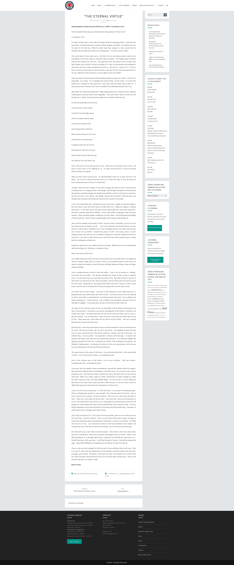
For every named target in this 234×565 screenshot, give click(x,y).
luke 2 (151, 294)
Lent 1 (162, 292)
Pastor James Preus (156, 303)
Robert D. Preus (158, 309)
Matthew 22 (160, 296)
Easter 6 (153, 287)
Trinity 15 (153, 317)
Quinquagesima (125, 473)
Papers (134, 5)
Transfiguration (150, 315)
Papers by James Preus (145, 531)
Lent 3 (148, 294)
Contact (161, 5)
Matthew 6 (149, 296)
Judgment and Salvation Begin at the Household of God (157, 59)
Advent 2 (153, 285)
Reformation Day (158, 305)
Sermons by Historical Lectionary (85, 473)
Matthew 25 (150, 299)
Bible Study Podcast (146, 5)
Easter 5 (150, 287)
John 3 (163, 290)
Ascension (162, 285)
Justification (158, 292)
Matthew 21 (155, 296)
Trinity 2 (159, 315)
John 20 (153, 292)
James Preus (156, 290)
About (100, 5)
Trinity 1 (156, 315)
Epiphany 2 (157, 287)
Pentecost (163, 303)
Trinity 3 (163, 315)
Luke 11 (155, 294)
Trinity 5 (149, 317)
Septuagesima (157, 312)
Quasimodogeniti (151, 305)
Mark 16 (159, 294)
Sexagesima (163, 312)
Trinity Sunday (162, 317)
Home (93, 5)
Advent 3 (157, 285)
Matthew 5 (163, 294)
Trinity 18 (157, 317)
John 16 (149, 292)
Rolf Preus (113, 20)
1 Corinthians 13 (113, 473)
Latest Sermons (124, 5)
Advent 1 (149, 285)
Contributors (109, 5)
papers (155, 299)
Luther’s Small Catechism (146, 522)
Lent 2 (165, 292)
